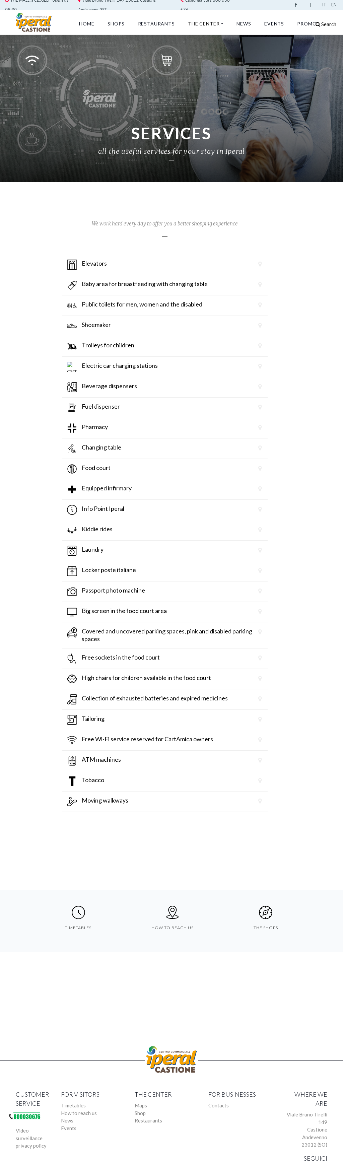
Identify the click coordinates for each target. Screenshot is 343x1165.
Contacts (218, 1105)
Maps (141, 1105)
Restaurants (156, 23)
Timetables (73, 1105)
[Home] (35, 22)
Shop (140, 1113)
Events (274, 23)
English (334, 4)
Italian (325, 4)
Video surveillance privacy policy (31, 1138)
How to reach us (79, 1113)
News (243, 23)
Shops (116, 23)
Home (86, 23)
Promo (307, 23)
